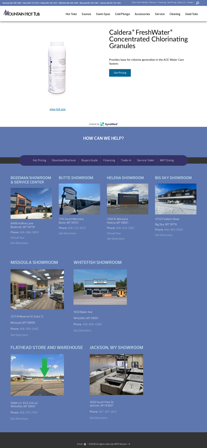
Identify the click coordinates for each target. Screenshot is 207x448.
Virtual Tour (18, 237)
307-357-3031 (108, 411)
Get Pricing (171, 2)
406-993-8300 (173, 229)
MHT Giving (167, 160)
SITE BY (80, 444)
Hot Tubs (71, 14)
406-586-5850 (29, 232)
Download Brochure (64, 160)
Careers (190, 2)
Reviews (153, 2)
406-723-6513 (77, 228)
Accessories (142, 14)
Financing (162, 2)
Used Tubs (191, 14)
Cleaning (175, 14)
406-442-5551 (125, 228)
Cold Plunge (122, 14)
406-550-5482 (29, 329)
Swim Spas (103, 14)
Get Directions (19, 243)
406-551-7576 (28, 412)
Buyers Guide (90, 160)
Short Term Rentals (140, 2)
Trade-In (126, 160)
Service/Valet (145, 160)
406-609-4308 (92, 324)
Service (160, 14)
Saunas (86, 14)
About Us (181, 2)
